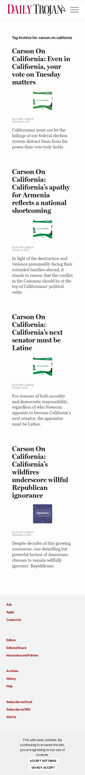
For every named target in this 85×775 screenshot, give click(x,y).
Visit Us (11, 717)
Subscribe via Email (19, 702)
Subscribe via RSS (18, 709)
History (11, 678)
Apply (10, 612)
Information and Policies (22, 655)
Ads (9, 604)
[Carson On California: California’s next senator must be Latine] (42, 366)
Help (9, 686)
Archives (12, 671)
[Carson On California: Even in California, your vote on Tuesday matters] (42, 100)
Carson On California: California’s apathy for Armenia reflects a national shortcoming (41, 191)
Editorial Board (16, 648)
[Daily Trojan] (35, 9)
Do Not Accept (43, 767)
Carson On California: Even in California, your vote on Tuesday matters (41, 66)
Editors (11, 640)
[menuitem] (61, 9)
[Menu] (72, 9)
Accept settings (43, 761)
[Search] (61, 9)
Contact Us (13, 620)
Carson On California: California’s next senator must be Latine (37, 332)
